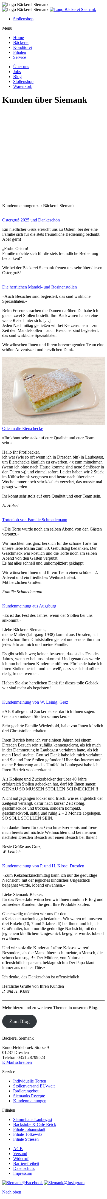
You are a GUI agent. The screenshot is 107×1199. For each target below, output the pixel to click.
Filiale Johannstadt (29, 1129)
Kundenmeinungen (29, 1100)
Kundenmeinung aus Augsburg (29, 606)
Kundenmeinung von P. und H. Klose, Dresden (43, 866)
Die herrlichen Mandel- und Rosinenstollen (39, 287)
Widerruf (21, 1158)
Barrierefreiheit (26, 1163)
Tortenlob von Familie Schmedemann (34, 519)
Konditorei (22, 47)
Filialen (19, 52)
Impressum (22, 1173)
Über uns (21, 66)
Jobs (17, 71)
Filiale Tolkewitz (27, 1134)
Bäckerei (21, 42)
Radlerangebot (25, 1091)
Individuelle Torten (29, 1081)
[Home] (73, 9)
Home (18, 37)
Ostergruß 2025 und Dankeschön (31, 220)
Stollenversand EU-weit (34, 1086)
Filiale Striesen (26, 1139)
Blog (17, 76)
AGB (18, 1148)
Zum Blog (19, 1021)
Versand (20, 1153)
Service (19, 57)
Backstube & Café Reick (34, 1124)
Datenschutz (24, 1168)
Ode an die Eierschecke (22, 428)
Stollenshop (23, 18)
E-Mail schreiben (17, 1062)
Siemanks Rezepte (29, 1095)
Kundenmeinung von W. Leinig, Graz (35, 702)
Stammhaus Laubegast (32, 1119)
